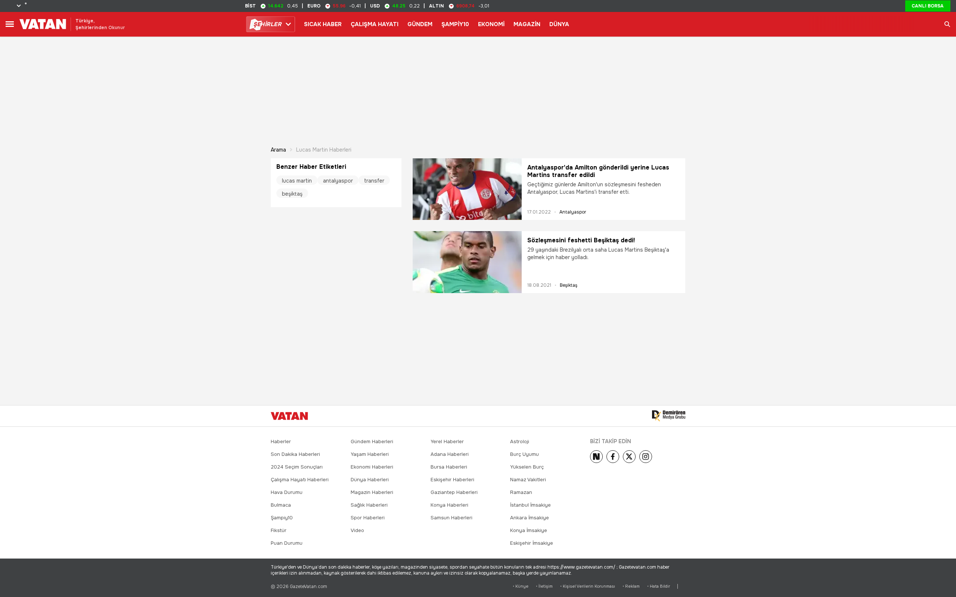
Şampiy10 (282, 517)
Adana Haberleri (450, 454)
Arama (278, 150)
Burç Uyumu (524, 454)
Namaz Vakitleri (528, 479)
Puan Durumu (286, 543)
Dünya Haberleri (370, 479)
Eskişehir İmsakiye (531, 543)
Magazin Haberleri (372, 492)
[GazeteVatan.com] (289, 416)
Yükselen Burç (527, 467)
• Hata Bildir (658, 586)
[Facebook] (612, 456)
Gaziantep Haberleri (454, 492)
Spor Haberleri (368, 517)
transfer (374, 180)
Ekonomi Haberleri (372, 467)
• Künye (520, 586)
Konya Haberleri (449, 505)
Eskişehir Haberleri (452, 479)
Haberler (281, 441)
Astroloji (519, 441)
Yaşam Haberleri (370, 454)
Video (357, 530)
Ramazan (521, 492)
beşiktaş (292, 193)
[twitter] (629, 456)
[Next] (596, 456)
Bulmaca (281, 505)
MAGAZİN (526, 24)
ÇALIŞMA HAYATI (374, 24)
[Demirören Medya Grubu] (668, 416)
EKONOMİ (491, 24)
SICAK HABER (323, 24)
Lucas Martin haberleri (323, 150)
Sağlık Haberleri (369, 505)
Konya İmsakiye (528, 530)
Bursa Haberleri (449, 467)
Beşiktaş (568, 285)
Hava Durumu (286, 492)
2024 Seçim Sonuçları (297, 467)
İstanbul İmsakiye (530, 505)
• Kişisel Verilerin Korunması (587, 586)
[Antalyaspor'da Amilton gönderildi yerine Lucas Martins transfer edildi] (467, 189)
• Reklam (631, 586)
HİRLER (267, 24)
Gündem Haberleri (372, 441)
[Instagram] (645, 456)
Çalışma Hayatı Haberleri (300, 479)
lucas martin (297, 180)
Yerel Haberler (447, 441)
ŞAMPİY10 (455, 24)
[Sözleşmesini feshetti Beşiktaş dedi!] (467, 262)
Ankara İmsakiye (529, 517)
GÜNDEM (419, 24)
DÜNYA (559, 24)
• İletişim (544, 586)
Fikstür (278, 530)
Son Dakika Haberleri (295, 454)
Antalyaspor (572, 212)
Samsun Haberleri (451, 517)
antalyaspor (338, 180)
